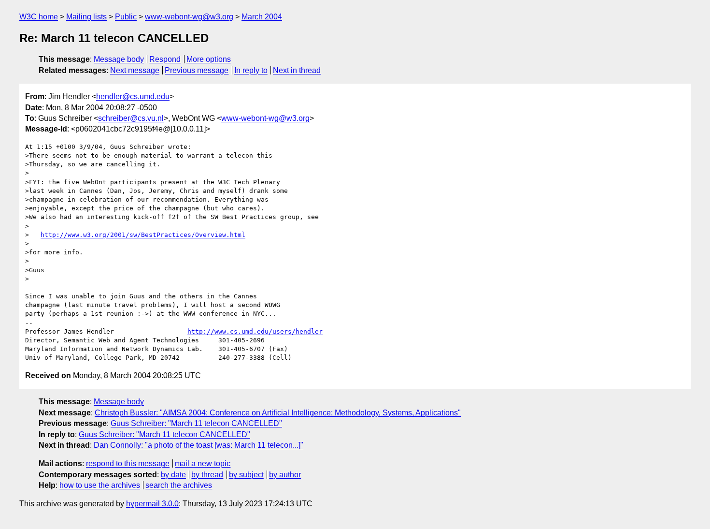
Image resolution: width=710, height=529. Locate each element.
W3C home (38, 17)
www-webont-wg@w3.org (189, 17)
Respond (165, 59)
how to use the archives (99, 485)
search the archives (178, 485)
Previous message (196, 70)
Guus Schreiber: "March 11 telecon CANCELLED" (196, 423)
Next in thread (297, 70)
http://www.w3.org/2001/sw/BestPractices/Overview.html (143, 234)
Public (126, 17)
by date (173, 474)
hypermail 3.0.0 (152, 504)
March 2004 (261, 17)
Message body (119, 59)
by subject (246, 474)
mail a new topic (202, 463)
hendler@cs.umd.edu (133, 96)
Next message (134, 70)
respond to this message (128, 463)
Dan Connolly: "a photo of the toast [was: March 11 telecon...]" (198, 445)
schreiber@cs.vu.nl (131, 118)
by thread (207, 474)
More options (208, 59)
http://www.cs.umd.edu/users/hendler (255, 331)
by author (285, 474)
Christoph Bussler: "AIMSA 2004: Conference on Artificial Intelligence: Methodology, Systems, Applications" (278, 413)
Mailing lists (86, 17)
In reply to (251, 70)
